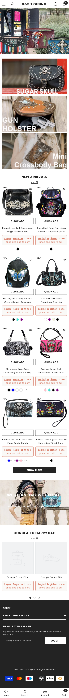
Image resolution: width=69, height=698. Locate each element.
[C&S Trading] (34, 76)
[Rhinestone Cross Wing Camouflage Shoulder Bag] (18, 343)
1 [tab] (30, 598)
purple (21, 319)
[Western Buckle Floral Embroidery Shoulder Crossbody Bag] (51, 272)
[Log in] (55, 4)
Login (7, 238)
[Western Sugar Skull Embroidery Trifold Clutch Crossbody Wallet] (51, 343)
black (17, 249)
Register (18, 238)
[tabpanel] (17, 567)
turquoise (17, 319)
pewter (13, 460)
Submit (55, 640)
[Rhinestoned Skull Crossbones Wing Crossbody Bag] (18, 202)
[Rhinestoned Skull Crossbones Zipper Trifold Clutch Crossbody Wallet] (18, 413)
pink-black (17, 390)
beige (53, 319)
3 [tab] (39, 598)
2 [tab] (34, 598)
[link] (18, 577)
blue (13, 390)
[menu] (3, 4)
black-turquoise (45, 319)
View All (34, 182)
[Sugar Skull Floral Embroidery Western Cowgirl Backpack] (51, 202)
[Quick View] (30, 189)
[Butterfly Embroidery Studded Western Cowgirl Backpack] (18, 272)
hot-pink (45, 390)
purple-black (21, 390)
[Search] (12, 4)
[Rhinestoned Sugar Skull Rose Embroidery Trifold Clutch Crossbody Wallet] (51, 413)
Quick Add (18, 221)
